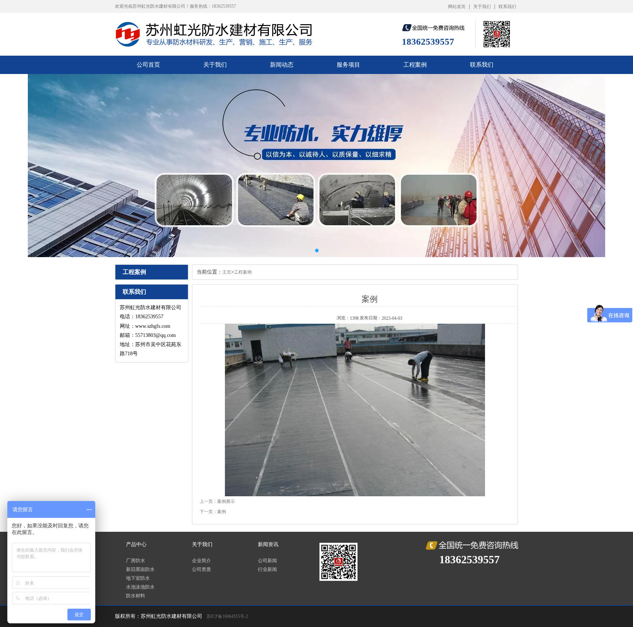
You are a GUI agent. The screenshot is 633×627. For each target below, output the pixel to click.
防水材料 (135, 595)
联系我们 (507, 6)
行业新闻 (267, 569)
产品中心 (136, 544)
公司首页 (148, 65)
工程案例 (415, 65)
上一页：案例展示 (217, 501)
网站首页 (457, 6)
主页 (226, 272)
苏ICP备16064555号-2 (227, 616)
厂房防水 (135, 560)
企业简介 (201, 560)
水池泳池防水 (140, 587)
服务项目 (348, 65)
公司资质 (201, 569)
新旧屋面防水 (140, 569)
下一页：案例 (213, 511)
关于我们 (482, 6)
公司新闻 (267, 560)
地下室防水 (138, 578)
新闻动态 (281, 65)
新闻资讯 (268, 544)
